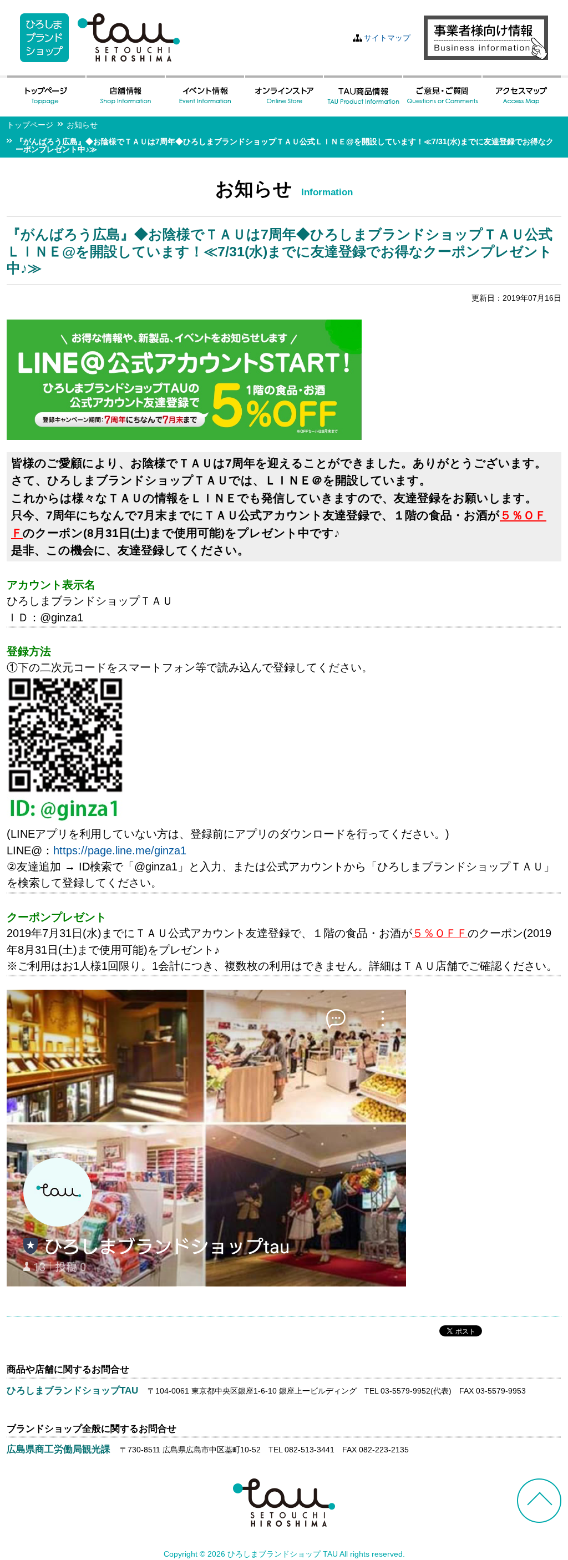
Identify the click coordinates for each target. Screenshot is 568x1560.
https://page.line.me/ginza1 (119, 850)
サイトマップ (387, 37)
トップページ (30, 124)
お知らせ (82, 124)
